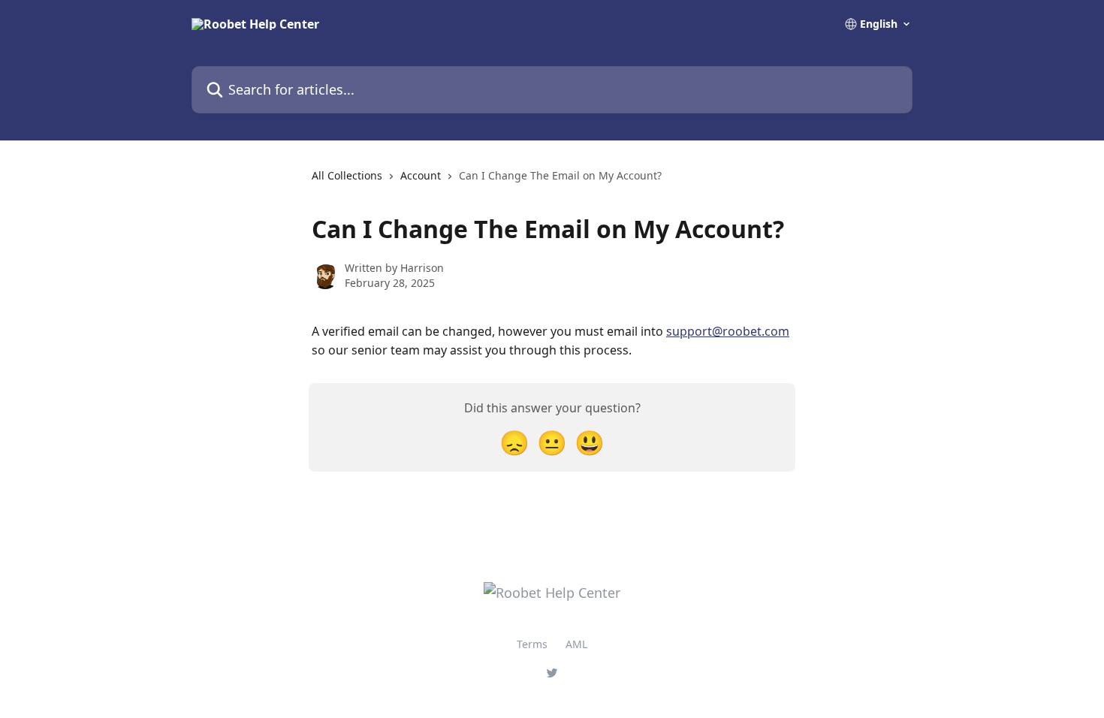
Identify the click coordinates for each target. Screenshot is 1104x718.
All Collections (347, 175)
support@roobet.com (727, 331)
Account (420, 175)
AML (576, 644)
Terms (532, 644)
